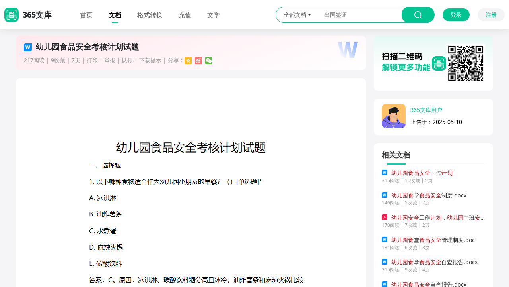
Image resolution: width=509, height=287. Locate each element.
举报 (109, 60)
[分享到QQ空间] (188, 60)
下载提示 (150, 60)
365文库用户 (426, 110)
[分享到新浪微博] (198, 60)
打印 (92, 60)
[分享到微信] (208, 60)
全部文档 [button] (295, 14)
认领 (127, 60)
